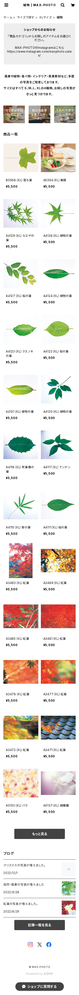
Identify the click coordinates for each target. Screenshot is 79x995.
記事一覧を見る (39, 925)
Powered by (35, 973)
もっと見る (39, 834)
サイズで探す (26, 17)
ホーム (7, 17)
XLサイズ (45, 17)
